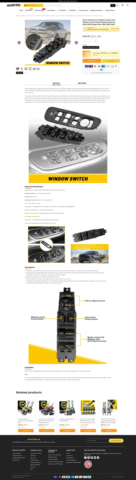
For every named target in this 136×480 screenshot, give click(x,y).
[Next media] (76, 42)
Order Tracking (34, 460)
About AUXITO (16, 453)
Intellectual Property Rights (73, 462)
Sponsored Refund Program (55, 461)
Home (18, 16)
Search (68, 453)
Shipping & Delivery (35, 462)
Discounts (33, 458)
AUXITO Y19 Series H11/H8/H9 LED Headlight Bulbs (25, 420)
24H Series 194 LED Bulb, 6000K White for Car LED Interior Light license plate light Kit (87, 421)
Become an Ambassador (54, 455)
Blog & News (16, 460)
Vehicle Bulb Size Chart (19, 458)
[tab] (19, 73)
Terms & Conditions (71, 460)
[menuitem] (22, 10)
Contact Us (33, 455)
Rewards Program (53, 459)
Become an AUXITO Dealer (55, 464)
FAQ (31, 469)
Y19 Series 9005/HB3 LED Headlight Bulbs (67, 420)
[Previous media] (19, 42)
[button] (21, 427)
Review (82, 83)
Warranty (32, 467)
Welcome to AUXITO (36, 453)
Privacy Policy (70, 458)
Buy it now (111, 61)
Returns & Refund (35, 464)
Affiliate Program (52, 457)
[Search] (112, 5)
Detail (56, 83)
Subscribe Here (116, 440)
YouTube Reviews (17, 455)
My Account (69, 455)
